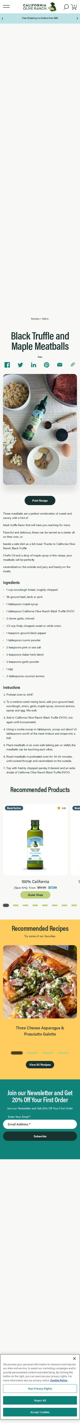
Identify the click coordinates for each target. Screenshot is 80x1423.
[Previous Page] (3, 18)
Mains (45, 318)
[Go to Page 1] (6, 905)
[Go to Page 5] (45, 905)
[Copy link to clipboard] (73, 365)
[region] (40, 1387)
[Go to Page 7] (64, 905)
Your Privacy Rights (40, 1388)
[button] (6, 6)
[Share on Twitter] (20, 365)
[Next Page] (77, 18)
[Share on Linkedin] (33, 365)
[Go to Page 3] (25, 905)
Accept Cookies (40, 1412)
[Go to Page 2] (16, 905)
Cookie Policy (58, 1380)
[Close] (74, 1358)
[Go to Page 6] (55, 905)
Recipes (35, 318)
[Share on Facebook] (7, 365)
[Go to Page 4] (35, 905)
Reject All (40, 1400)
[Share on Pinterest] (46, 365)
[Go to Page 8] (74, 905)
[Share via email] (60, 365)
